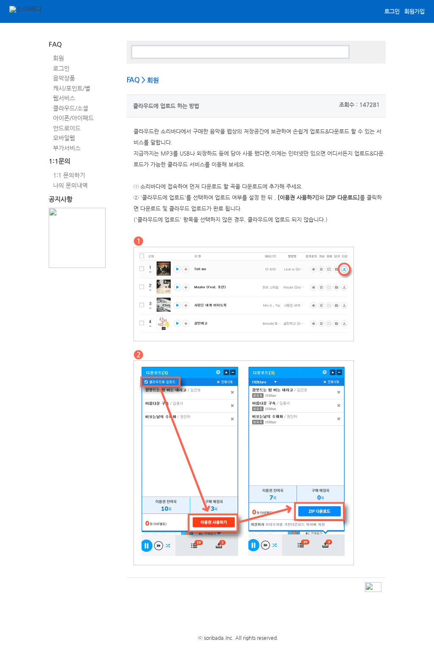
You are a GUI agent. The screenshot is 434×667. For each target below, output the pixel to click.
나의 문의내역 (70, 184)
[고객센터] (62, 12)
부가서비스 (67, 147)
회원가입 (414, 11)
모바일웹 (64, 137)
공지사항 (60, 199)
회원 (58, 58)
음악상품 (64, 78)
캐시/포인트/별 (71, 87)
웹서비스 (64, 98)
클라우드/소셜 (70, 107)
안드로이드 (67, 127)
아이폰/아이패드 (73, 117)
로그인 (392, 11)
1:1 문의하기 (69, 175)
